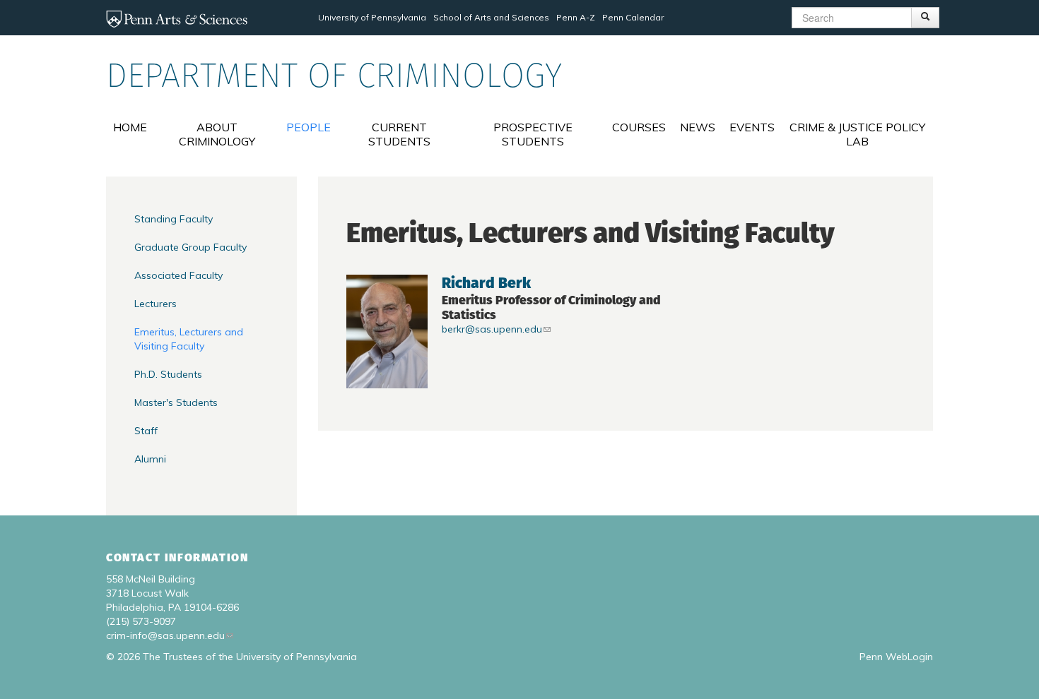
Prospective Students (533, 134)
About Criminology (217, 134)
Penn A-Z (575, 17)
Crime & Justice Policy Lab (857, 134)
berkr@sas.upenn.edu (492, 329)
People (308, 127)
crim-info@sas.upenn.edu (165, 635)
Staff (146, 430)
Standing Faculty (173, 219)
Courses (639, 127)
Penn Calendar (633, 17)
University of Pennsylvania (372, 17)
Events (752, 127)
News (697, 127)
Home (130, 127)
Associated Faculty (178, 275)
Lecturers (155, 303)
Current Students (399, 134)
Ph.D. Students (168, 374)
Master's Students (176, 402)
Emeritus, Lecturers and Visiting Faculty (188, 338)
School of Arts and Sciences (491, 17)
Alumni (150, 459)
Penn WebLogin (896, 656)
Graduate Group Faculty (190, 247)
